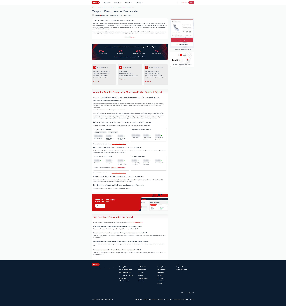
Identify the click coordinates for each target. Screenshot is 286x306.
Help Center (160, 272)
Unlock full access (130, 37)
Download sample (183, 44)
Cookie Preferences (157, 299)
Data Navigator (161, 269)
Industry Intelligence (125, 267)
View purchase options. (136, 222)
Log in (191, 2)
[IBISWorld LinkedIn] (182, 293)
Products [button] (106, 2)
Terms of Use (138, 299)
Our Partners (161, 281)
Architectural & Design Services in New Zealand (155, 77)
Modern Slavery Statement (181, 299)
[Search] (177, 2)
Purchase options (183, 40)
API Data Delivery (124, 281)
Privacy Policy (168, 299)
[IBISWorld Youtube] (193, 293)
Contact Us (183, 2)
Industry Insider (161, 267)
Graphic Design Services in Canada (152, 73)
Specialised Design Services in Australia (153, 75)
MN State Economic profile (118, 167)
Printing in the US (123, 71)
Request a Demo (181, 267)
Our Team (160, 275)
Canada (140, 275)
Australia (140, 272)
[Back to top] (283, 303)
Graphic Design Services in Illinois (100, 75)
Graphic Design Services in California (101, 71)
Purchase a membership (120, 57)
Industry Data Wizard (125, 272)
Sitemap (192, 299)
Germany (140, 281)
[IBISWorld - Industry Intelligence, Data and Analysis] (96, 3)
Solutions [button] (116, 2)
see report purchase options (119, 144)
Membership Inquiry (181, 269)
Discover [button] (138, 2)
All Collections (142, 267)
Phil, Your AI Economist (125, 269)
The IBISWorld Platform (126, 275)
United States (142, 269)
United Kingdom (142, 278)
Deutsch (159, 283)
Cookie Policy (147, 299)
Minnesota (111, 7)
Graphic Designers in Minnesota (126, 7)
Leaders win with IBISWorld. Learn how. (182, 64)
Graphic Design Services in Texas (100, 77)
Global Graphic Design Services (152, 71)
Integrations (122, 278)
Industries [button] (127, 2)
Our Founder (161, 278)
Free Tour (99, 206)
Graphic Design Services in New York (101, 73)
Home (92, 7)
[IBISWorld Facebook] (189, 293)
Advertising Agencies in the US (125, 73)
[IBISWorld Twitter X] (185, 293)
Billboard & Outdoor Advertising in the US (128, 75)
